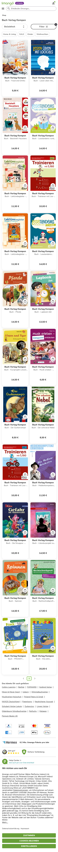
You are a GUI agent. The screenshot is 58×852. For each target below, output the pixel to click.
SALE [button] (21, 34)
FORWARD (32, 687)
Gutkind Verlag (45, 687)
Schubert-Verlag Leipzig (12, 706)
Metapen (43, 711)
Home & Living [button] (9, 34)
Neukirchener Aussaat (44, 701)
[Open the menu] (3, 8)
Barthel (21, 687)
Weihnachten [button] (42, 34)
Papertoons (27, 701)
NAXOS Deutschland (11, 701)
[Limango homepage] (8, 3)
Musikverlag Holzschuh (11, 696)
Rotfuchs (33, 711)
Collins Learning (9, 687)
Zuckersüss (29, 706)
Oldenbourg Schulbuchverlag (14, 711)
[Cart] (25, 70)
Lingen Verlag (42, 706)
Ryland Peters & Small (33, 696)
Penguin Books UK (10, 716)
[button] (15, 26)
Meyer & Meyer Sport (11, 692)
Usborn (26, 692)
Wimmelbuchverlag (39, 692)
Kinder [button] (30, 34)
